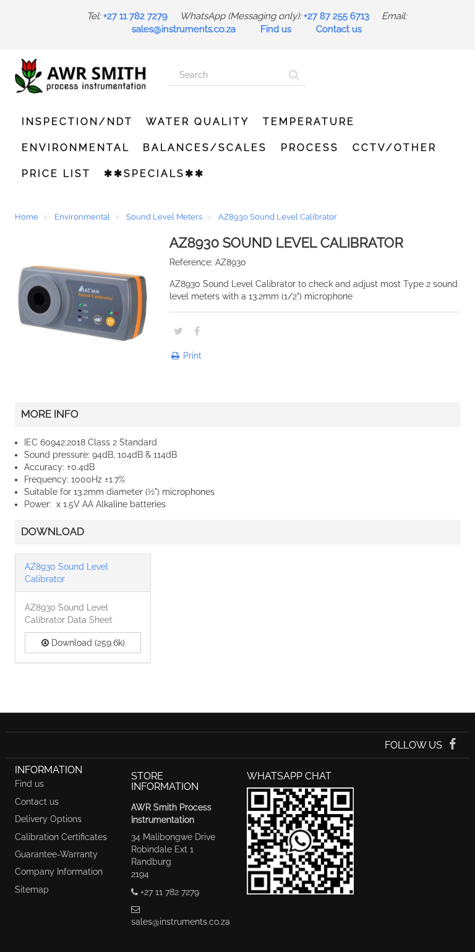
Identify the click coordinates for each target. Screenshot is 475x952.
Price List (56, 173)
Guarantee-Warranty (56, 854)
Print (191, 356)
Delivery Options (48, 819)
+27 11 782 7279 (135, 16)
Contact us (339, 29)
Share (197, 331)
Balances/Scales (205, 147)
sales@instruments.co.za (184, 29)
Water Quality (197, 121)
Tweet (178, 331)
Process (310, 147)
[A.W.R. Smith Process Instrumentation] (83, 76)
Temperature (309, 121)
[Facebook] (452, 745)
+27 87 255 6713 (336, 16)
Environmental (76, 147)
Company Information (59, 872)
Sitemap (32, 889)
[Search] (294, 75)
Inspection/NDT (77, 121)
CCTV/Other (395, 147)
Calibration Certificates (61, 837)
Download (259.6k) (87, 643)
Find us (275, 29)
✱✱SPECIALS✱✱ (154, 173)
